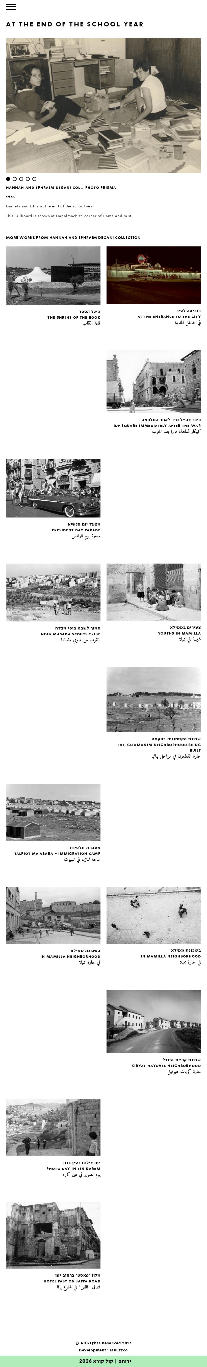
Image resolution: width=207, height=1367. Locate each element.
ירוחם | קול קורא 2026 (105, 1361)
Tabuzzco (118, 1350)
